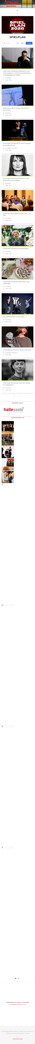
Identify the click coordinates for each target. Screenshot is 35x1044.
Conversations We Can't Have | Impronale (17, 350)
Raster (22, 43)
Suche (29, 43)
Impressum (9, 1033)
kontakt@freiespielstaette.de (17, 1004)
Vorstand (27, 1033)
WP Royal (30, 1031)
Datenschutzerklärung (18, 1033)
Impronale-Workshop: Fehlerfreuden (15, 248)
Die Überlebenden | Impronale (13, 317)
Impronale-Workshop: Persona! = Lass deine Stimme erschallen (16, 179)
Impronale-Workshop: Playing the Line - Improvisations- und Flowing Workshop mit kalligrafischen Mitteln (17, 73)
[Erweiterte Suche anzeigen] (18, 43)
